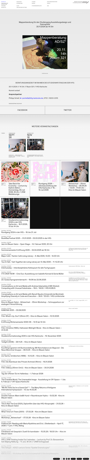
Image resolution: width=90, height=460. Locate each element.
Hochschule (19, 1)
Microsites (3, 7)
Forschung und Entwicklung (4, 4)
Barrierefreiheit (86, 458)
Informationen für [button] (56, 458)
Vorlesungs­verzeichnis (52, 1)
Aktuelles (3, 1)
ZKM (48, 5)
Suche (18, 5)
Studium (33, 1)
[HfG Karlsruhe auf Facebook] (69, 459)
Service (48, 3)
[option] (17, 146)
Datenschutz (79, 458)
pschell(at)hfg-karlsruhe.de (32, 98)
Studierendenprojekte (37, 5)
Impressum (73, 458)
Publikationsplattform (22, 7)
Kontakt (33, 3)
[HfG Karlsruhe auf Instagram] (67, 459)
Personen (3, 5)
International (20, 3)
